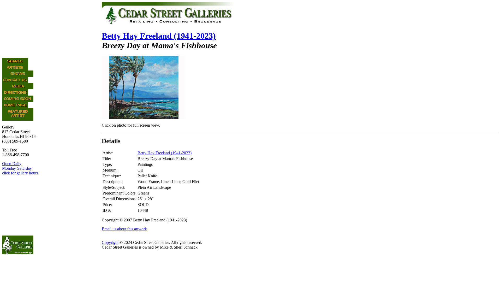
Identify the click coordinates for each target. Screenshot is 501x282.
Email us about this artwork (124, 229)
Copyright (110, 242)
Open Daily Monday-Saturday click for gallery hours (20, 168)
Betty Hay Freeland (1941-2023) (159, 35)
